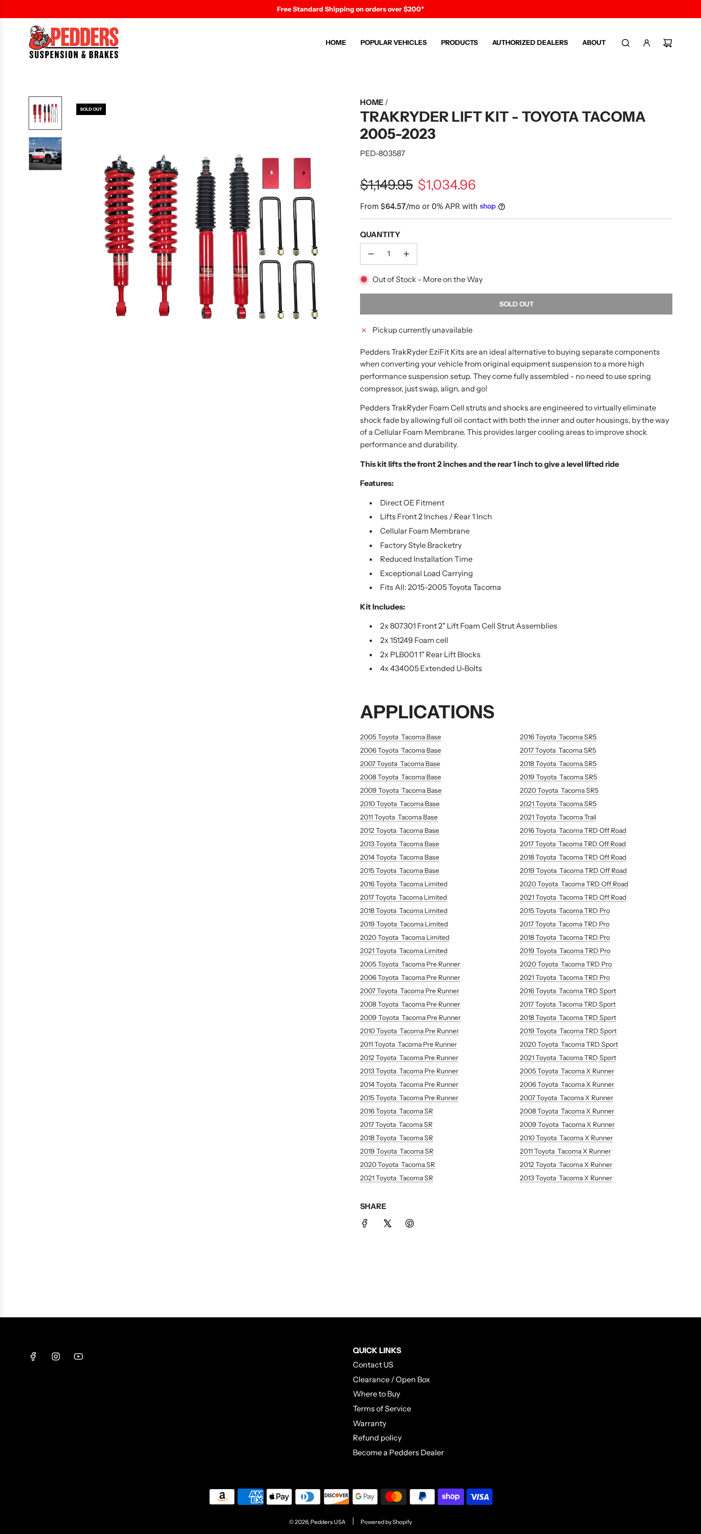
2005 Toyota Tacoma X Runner (567, 1071)
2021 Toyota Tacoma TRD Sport (568, 1057)
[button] (76, 237)
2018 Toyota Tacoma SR (396, 1138)
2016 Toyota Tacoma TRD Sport (568, 991)
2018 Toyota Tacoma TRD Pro (565, 937)
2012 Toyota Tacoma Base (399, 830)
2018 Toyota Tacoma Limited (403, 910)
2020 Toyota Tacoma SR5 (559, 790)
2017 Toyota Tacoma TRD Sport (568, 1004)
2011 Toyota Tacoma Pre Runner (408, 1044)
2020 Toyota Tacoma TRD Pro (566, 964)
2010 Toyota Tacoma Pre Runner (409, 1031)
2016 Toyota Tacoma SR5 (558, 737)
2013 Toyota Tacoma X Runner (566, 1178)
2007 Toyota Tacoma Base (400, 763)
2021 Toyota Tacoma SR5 (558, 803)
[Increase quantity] (406, 253)
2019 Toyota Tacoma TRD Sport (568, 1031)
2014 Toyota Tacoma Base (399, 857)
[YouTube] (78, 1356)
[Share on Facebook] (364, 1225)
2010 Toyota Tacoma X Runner (566, 1138)
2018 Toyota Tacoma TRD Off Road (573, 857)
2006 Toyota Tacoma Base (400, 750)
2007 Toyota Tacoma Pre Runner (409, 991)
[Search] (625, 42)
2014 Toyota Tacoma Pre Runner (409, 1084)
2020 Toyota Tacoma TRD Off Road (574, 884)
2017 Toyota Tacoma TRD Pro (564, 924)
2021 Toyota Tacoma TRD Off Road (573, 897)
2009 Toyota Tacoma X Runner (567, 1124)
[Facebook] (33, 1356)
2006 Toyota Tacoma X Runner (567, 1084)
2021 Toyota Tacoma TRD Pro (565, 977)
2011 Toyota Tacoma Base (399, 817)
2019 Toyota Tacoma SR (396, 1151)
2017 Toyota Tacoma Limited (403, 897)
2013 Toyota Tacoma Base (399, 844)
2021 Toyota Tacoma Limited (403, 950)
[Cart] (667, 42)
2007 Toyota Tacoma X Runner (566, 1097)
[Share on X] (387, 1225)
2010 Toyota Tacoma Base (400, 803)
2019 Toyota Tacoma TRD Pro (565, 950)
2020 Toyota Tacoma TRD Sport (569, 1044)
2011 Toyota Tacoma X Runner (565, 1151)
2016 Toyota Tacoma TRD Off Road (573, 830)
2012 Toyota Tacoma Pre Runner (409, 1057)
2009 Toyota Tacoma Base (401, 790)
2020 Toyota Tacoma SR (397, 1164)
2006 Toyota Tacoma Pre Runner (410, 977)
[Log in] (646, 42)
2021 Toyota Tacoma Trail (558, 817)
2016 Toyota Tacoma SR (396, 1111)
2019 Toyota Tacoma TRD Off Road (573, 870)
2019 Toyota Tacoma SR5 (558, 777)
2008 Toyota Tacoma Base (400, 777)
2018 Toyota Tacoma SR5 (558, 763)
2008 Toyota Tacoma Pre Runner (410, 1004)
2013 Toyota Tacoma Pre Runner (409, 1071)
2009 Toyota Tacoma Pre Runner (410, 1017)
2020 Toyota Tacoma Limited (404, 937)
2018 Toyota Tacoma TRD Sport (568, 1017)
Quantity (380, 234)
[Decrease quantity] (371, 253)
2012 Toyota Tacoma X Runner (566, 1164)
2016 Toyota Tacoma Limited (403, 884)
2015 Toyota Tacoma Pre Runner (409, 1097)
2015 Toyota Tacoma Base (399, 870)
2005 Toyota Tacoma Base (400, 737)
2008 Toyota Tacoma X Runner (567, 1111)
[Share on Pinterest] (409, 1225)
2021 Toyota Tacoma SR (396, 1178)
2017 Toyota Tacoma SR (396, 1124)
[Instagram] (55, 1356)
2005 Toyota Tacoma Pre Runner (410, 964)
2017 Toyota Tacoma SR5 (558, 750)
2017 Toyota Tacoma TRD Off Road (573, 844)
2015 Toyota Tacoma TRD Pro (565, 910)
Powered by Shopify (386, 1521)
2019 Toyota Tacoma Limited (404, 924)
